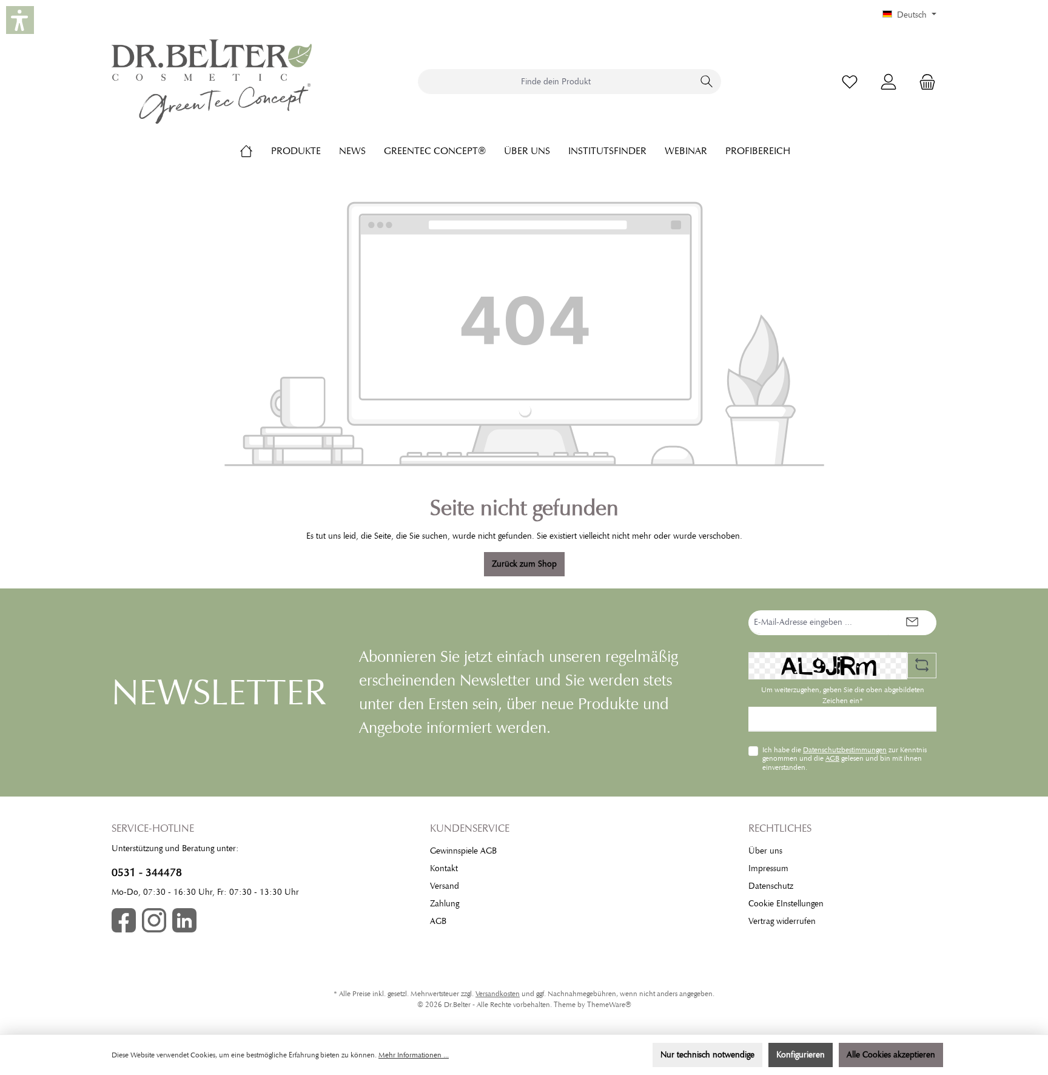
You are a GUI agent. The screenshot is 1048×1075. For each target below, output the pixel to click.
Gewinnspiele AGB (463, 851)
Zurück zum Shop (524, 564)
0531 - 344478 (147, 872)
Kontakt (444, 868)
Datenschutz (770, 886)
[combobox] (555, 81)
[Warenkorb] (923, 81)
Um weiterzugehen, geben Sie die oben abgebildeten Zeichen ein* (842, 695)
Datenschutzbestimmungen (845, 750)
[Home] (255, 151)
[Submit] (912, 622)
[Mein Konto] (888, 81)
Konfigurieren (800, 1055)
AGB (832, 758)
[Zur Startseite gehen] (212, 81)
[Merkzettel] (849, 81)
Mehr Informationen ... (413, 1055)
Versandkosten (497, 994)
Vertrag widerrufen (782, 921)
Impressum (768, 868)
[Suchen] (707, 81)
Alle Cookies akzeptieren (891, 1055)
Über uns (765, 851)
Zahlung (444, 903)
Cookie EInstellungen (786, 903)
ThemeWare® (609, 1004)
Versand (444, 886)
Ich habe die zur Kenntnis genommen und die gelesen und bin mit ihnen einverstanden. (844, 758)
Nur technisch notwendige (707, 1055)
